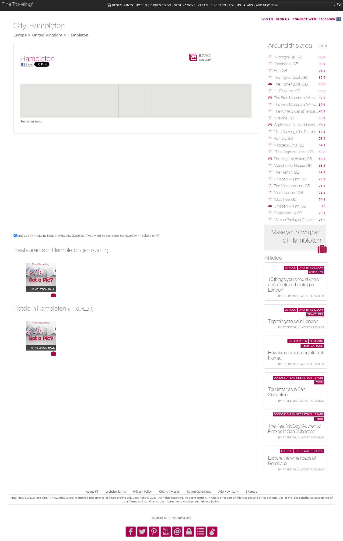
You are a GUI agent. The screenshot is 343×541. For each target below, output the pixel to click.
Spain (319, 377)
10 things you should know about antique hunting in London (293, 284)
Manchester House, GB (293, 165)
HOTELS (141, 5)
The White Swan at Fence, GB (296, 111)
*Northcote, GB (286, 63)
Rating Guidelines (199, 491)
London (290, 267)
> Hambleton (75, 35)
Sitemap (251, 491)
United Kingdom (311, 267)
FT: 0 (89, 250)
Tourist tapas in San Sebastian (286, 392)
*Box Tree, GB (285, 199)
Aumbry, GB (283, 138)
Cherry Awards (169, 491)
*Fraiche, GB (284, 118)
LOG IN (267, 19)
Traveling (315, 314)
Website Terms (116, 491)
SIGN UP (283, 19)
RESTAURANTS (122, 5)
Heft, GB (280, 70)
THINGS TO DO (160, 5)
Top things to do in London (293, 321)
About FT (92, 491)
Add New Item (228, 491)
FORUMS (235, 5)
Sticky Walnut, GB (288, 213)
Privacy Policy (142, 491)
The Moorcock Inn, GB (292, 185)
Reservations (312, 345)
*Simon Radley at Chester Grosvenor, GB (296, 219)
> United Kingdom (45, 35)
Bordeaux (302, 450)
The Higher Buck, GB (291, 77)
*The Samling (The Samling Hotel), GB (296, 131)
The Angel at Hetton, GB (293, 158)
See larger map (30, 121)
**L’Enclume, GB (287, 91)
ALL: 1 (101, 250)
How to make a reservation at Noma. (295, 355)
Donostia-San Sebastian (293, 377)
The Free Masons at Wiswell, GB (296, 97)
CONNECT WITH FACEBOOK (314, 19)
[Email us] (177, 532)
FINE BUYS (218, 5)
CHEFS (203, 5)
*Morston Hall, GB (288, 57)
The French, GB (286, 172)
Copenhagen (298, 340)
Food (319, 382)
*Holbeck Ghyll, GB (289, 145)
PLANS (248, 5)
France (317, 450)
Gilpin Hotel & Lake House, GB (296, 124)
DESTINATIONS (184, 5)
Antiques (316, 272)
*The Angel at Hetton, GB (293, 152)
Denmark (316, 340)
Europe (286, 450)
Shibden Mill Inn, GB (290, 179)
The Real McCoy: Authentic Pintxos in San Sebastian (294, 428)
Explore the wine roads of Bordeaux (292, 460)
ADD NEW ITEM (267, 5)
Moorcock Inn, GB (288, 192)
